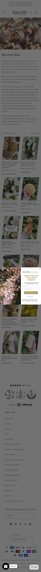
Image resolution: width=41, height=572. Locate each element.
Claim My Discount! (31, 292)
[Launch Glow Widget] (5, 566)
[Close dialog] (40, 268)
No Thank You (30, 296)
